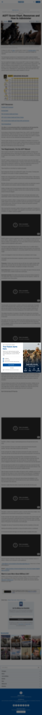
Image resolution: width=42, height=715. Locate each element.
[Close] (38, 344)
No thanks (12, 367)
